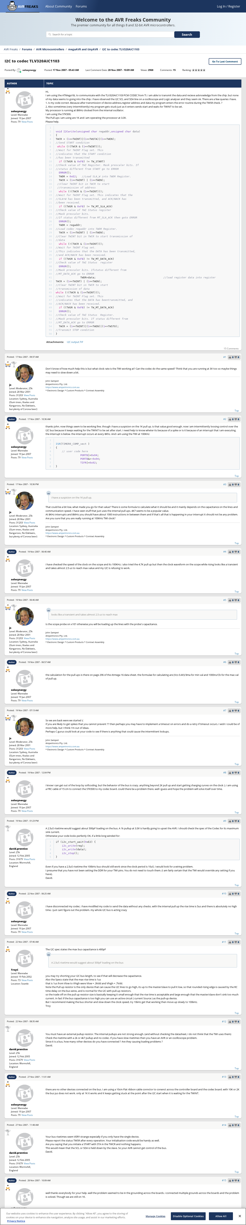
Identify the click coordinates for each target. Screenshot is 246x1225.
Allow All (220, 1216)
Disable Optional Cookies (188, 1216)
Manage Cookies (155, 1216)
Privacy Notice (16, 1221)
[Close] (240, 1216)
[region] (123, 1216)
